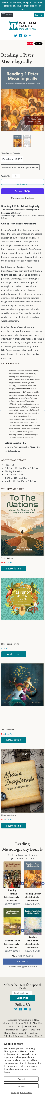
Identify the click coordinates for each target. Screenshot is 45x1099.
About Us (37, 1023)
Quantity (5, 175)
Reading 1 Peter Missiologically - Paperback (33, 897)
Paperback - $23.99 (12, 159)
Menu (9, 14)
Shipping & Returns (13, 1036)
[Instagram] (30, 36)
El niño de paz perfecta (10, 644)
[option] (24, 409)
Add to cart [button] (22, 961)
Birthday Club (21, 1023)
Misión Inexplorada (8, 815)
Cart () (38, 14)
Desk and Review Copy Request (22, 1031)
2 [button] (27, 457)
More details (13, 568)
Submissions (14, 1026)
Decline (21, 1085)
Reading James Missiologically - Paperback (12, 944)
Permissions (31, 1026)
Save (31, 43)
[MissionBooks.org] (22, 26)
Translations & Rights (16, 1029)
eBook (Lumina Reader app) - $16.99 (20, 167)
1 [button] (20, 457)
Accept (21, 1079)
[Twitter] (15, 36)
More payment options (22, 197)
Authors (34, 1032)
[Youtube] (25, 36)
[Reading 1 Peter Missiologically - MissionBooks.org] (17, 141)
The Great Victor (7, 730)
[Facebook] (20, 36)
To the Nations (7, 558)
